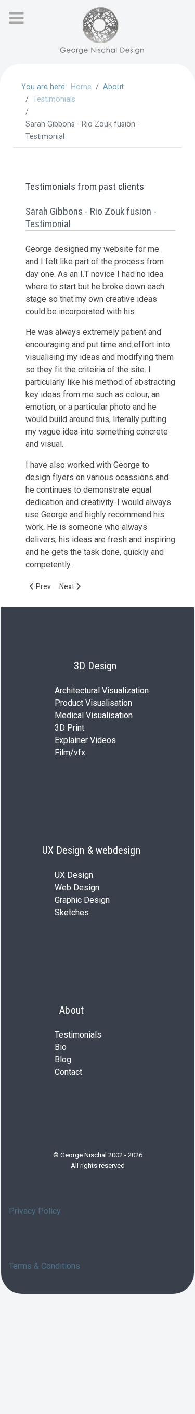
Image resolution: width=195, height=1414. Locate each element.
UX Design (74, 875)
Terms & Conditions (44, 1266)
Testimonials (78, 1035)
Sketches (72, 912)
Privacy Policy (35, 1211)
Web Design (77, 887)
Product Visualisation (93, 703)
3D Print (69, 728)
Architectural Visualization (102, 690)
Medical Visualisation (94, 715)
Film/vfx (70, 753)
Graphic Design (82, 900)
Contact (68, 1072)
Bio (61, 1047)
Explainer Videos (85, 740)
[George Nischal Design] (97, 32)
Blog (63, 1060)
